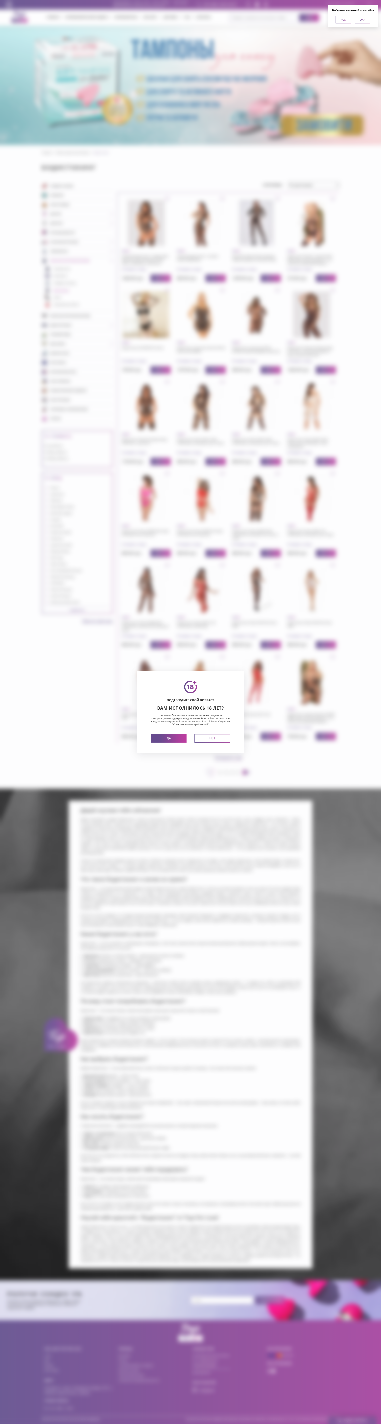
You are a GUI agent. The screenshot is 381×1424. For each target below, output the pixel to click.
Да (169, 738)
